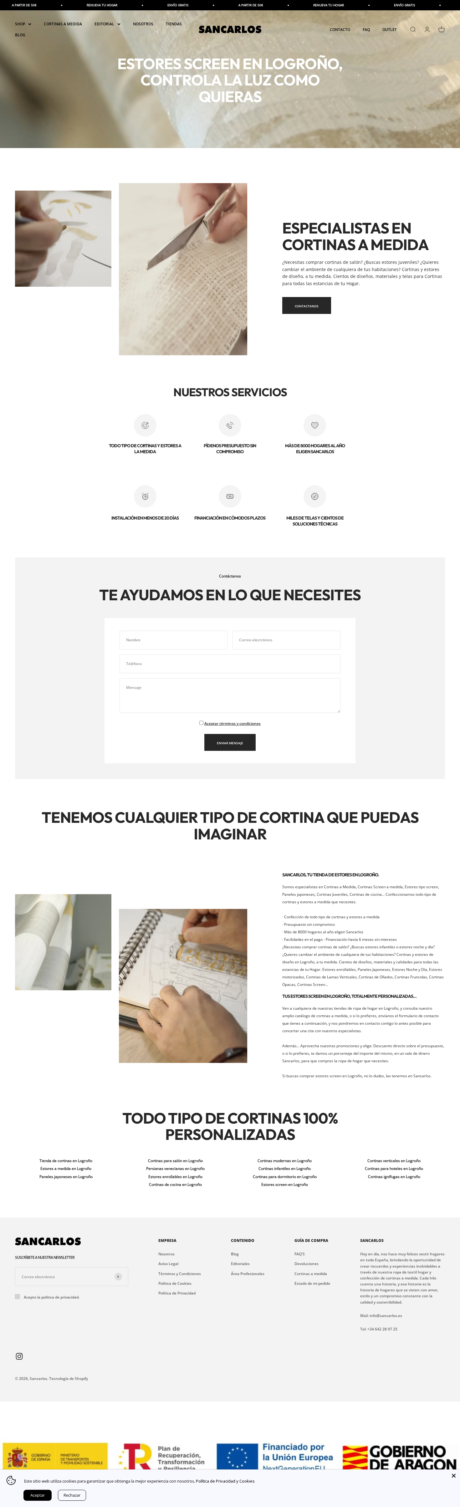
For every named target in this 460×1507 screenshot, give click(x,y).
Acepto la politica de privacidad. (51, 1297)
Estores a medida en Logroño (65, 1168)
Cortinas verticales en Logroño (394, 1160)
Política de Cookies (175, 1283)
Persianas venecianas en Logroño (175, 1168)
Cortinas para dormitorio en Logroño (285, 1176)
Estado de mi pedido (312, 1283)
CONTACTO (340, 29)
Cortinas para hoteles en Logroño (394, 1168)
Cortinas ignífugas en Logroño (394, 1176)
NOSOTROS (143, 24)
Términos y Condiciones (179, 1273)
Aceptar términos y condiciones (232, 723)
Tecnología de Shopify (68, 1378)
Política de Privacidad (177, 1293)
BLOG (20, 35)
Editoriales (240, 1263)
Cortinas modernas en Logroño (285, 1160)
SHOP (20, 24)
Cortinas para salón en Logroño (175, 1160)
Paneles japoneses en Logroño (66, 1176)
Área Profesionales (247, 1273)
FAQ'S (299, 1254)
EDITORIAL (104, 24)
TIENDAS (174, 24)
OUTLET (389, 29)
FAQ (366, 29)
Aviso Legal (168, 1263)
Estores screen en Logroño (284, 1184)
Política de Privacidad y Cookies (225, 1481)
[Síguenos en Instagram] (19, 1356)
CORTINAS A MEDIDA (63, 24)
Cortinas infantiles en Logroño (284, 1168)
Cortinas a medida (310, 1273)
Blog (235, 1254)
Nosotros (166, 1254)
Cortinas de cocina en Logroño (175, 1184)
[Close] (454, 1476)
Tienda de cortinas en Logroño (65, 1160)
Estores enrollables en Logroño (175, 1176)
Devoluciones (306, 1263)
